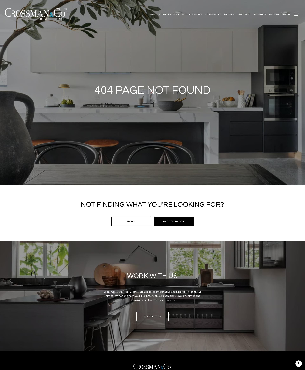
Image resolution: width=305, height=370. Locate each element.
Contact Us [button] (152, 316)
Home (131, 221)
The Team (229, 14)
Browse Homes (174, 221)
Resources (260, 14)
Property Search (192, 14)
